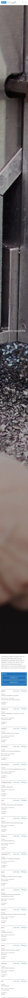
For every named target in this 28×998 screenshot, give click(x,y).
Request (25, 691)
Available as (13, 678)
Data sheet (16, 691)
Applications (13, 682)
